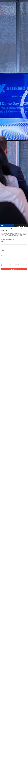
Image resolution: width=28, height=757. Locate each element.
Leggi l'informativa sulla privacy (7, 239)
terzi (17, 264)
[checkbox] (1, 265)
